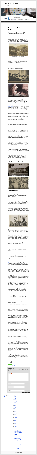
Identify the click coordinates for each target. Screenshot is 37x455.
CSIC (18, 435)
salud (19, 447)
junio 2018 (15, 419)
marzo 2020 (15, 412)
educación (20, 438)
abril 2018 (15, 421)
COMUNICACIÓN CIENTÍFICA (11, 3)
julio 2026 (15, 396)
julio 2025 (15, 399)
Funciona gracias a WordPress (18, 452)
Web (9, 390)
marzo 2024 (15, 404)
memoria (9, 365)
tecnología (15, 448)
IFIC (16, 440)
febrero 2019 (15, 417)
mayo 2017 (15, 424)
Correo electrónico (11, 386)
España (21, 439)
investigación (17, 442)
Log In (4, 396)
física (14, 440)
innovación (19, 440)
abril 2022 (15, 407)
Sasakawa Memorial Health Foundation (20, 134)
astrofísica (18, 432)
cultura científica (17, 437)
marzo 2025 (15, 401)
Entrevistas (12, 21)
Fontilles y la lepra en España (14, 154)
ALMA (17, 430)
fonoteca (26, 287)
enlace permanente (19, 365)
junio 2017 (15, 423)
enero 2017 (15, 427)
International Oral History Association (24, 267)
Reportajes (16, 21)
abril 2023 (15, 406)
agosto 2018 (15, 418)
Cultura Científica (6, 21)
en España (16, 64)
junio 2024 (15, 402)
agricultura (15, 430)
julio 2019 (15, 414)
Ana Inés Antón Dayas (13, 365)
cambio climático (19, 433)
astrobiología (15, 432)
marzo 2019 (15, 416)
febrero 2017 (15, 426)
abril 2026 (15, 398)
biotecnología (15, 433)
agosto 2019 (15, 413)
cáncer (21, 437)
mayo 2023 (15, 405)
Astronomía (20, 432)
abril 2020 (15, 411)
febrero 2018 (15, 422)
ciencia (15, 434)
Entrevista (19, 439)
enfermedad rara (16, 439)
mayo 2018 (15, 420)
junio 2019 (15, 415)
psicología (15, 447)
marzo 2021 (15, 410)
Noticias (9, 21)
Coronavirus (21, 434)
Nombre (10, 383)
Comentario (10, 373)
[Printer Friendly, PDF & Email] (10, 364)
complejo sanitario (10, 106)
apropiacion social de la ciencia (17, 431)
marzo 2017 (15, 425)
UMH (18, 448)
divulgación (16, 438)
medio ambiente (16, 444)
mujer (20, 444)
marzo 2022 (15, 408)
